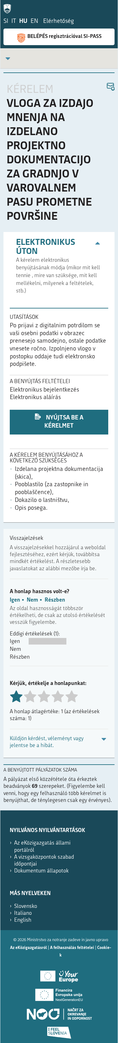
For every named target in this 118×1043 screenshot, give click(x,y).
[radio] (30, 697)
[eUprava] (8, 7)
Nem (32, 600)
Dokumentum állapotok (41, 871)
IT (13, 21)
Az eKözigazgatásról (28, 948)
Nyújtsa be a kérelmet (63, 422)
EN (34, 21)
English (22, 920)
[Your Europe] (59, 974)
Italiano (23, 913)
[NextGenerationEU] (59, 992)
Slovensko (25, 906)
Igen (15, 600)
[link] (7, 58)
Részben (55, 600)
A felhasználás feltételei (72, 948)
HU (23, 21)
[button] (110, 87)
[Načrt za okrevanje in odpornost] (59, 1011)
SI (5, 21)
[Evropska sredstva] (59, 1030)
